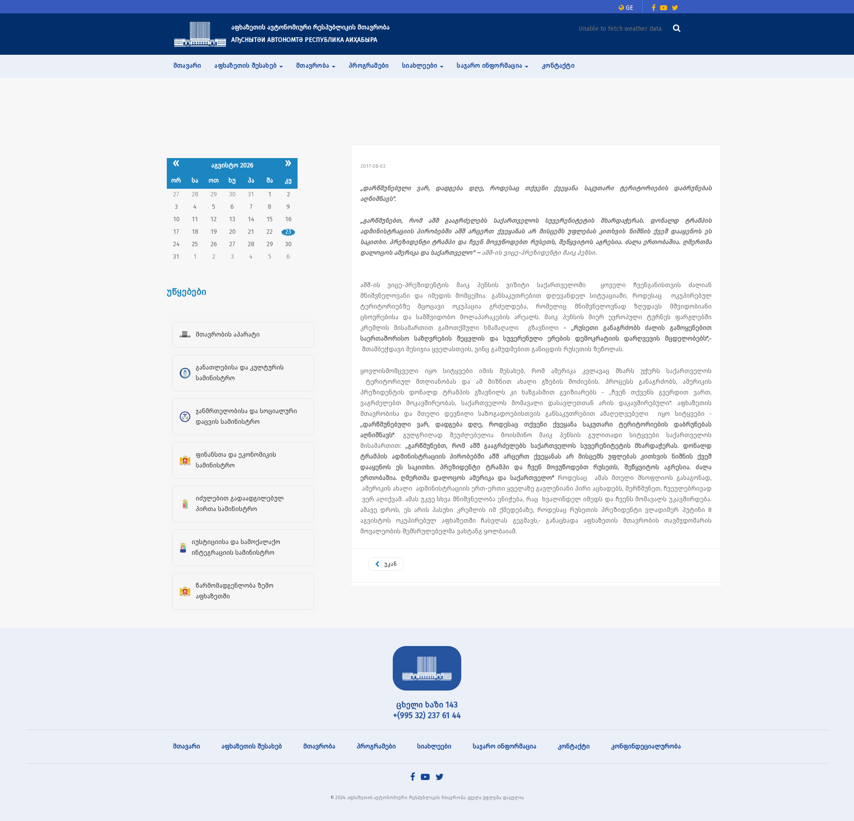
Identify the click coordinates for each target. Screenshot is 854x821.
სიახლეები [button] (420, 65)
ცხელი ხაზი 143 (427, 705)
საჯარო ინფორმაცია (504, 746)
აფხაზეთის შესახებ (252, 746)
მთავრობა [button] (313, 65)
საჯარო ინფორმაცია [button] (490, 65)
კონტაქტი (558, 65)
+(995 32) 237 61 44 (427, 715)
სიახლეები (434, 746)
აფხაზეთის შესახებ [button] (246, 65)
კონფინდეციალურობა (646, 746)
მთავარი (187, 65)
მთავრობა (319, 746)
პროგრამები (369, 65)
